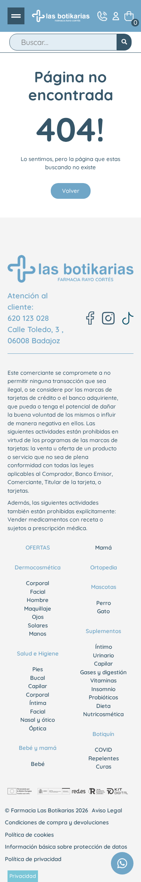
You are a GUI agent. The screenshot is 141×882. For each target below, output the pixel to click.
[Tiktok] (127, 318)
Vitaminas (103, 680)
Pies (37, 669)
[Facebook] (90, 318)
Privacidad (22, 876)
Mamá (103, 547)
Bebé (38, 763)
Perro (103, 602)
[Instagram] (108, 318)
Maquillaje (37, 608)
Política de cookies (29, 834)
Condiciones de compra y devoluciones (57, 822)
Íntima (37, 702)
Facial (37, 591)
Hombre (38, 599)
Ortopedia (103, 567)
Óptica (37, 728)
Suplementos (103, 631)
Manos (37, 633)
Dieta (103, 705)
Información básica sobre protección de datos (66, 846)
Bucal (37, 677)
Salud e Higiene (38, 653)
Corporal (37, 583)
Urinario (103, 655)
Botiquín (103, 733)
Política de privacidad (33, 859)
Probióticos (103, 697)
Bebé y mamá (37, 747)
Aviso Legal (107, 810)
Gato (103, 611)
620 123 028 (28, 318)
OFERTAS (38, 547)
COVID (103, 749)
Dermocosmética (38, 567)
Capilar (37, 686)
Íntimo (103, 646)
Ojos (38, 616)
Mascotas (103, 586)
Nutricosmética (103, 714)
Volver (70, 190)
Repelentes (103, 758)
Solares (38, 625)
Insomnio (103, 689)
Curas (103, 766)
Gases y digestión (103, 672)
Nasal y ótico (37, 719)
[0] (128, 16)
